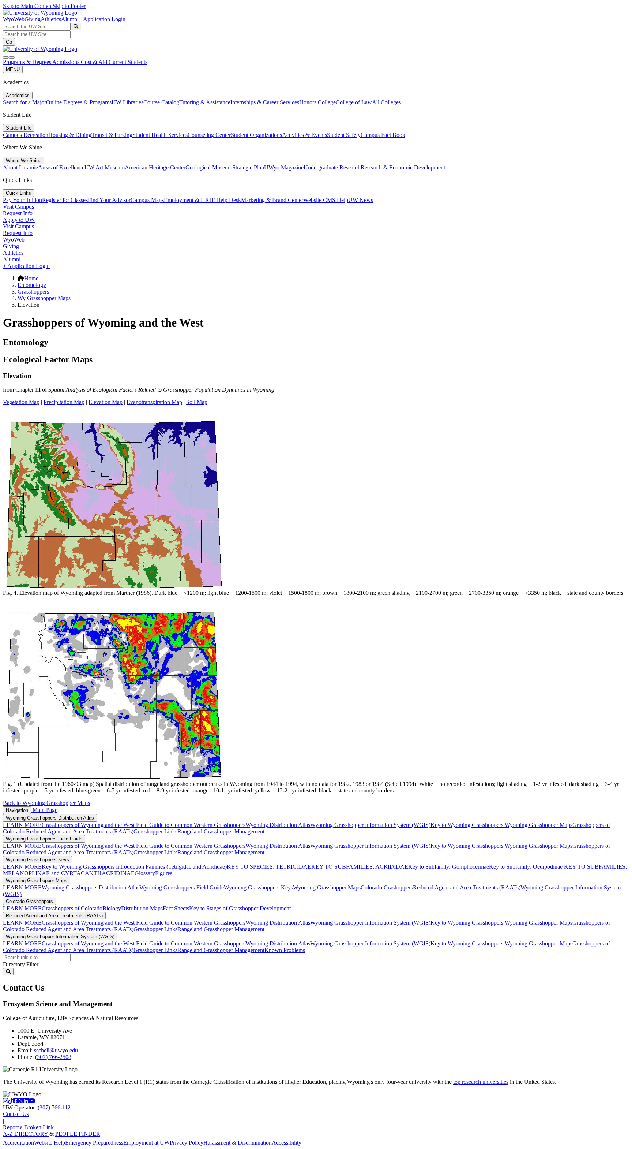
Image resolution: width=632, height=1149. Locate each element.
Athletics (51, 19)
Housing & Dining (69, 135)
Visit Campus (18, 207)
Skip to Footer (69, 6)
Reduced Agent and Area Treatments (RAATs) (79, 831)
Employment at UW (146, 1142)
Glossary (145, 873)
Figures (163, 873)
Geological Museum (208, 167)
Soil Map (196, 402)
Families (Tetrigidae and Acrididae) (185, 866)
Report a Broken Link (28, 1127)
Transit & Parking (111, 135)
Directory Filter (20, 964)
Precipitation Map (64, 402)
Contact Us (16, 1114)
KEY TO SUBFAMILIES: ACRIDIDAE (359, 866)
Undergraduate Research (332, 167)
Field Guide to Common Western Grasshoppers (190, 825)
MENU (13, 69)
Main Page (44, 810)
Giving (33, 19)
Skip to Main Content (28, 6)
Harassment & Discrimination (237, 1142)
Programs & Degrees (27, 62)
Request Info (18, 213)
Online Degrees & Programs (79, 102)
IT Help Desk (225, 200)
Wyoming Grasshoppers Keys (37, 859)
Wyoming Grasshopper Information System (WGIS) (370, 825)
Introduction (130, 866)
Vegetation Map (21, 402)
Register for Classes (65, 200)
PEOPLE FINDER (77, 1134)
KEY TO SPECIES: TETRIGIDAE (269, 866)
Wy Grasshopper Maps (44, 298)
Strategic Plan (248, 167)
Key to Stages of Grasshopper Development (240, 908)
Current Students (128, 62)
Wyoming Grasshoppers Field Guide (44, 839)
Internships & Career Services (264, 102)
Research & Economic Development (403, 167)
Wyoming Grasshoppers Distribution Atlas (50, 818)
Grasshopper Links (155, 831)
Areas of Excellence (61, 167)
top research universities (480, 1082)
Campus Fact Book (383, 135)
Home (31, 278)
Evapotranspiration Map (154, 402)
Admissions (66, 62)
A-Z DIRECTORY (26, 1134)
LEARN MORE (22, 825)
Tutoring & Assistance (204, 102)
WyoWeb (14, 19)
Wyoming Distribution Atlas (277, 825)
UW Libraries (127, 102)
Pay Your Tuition (22, 200)
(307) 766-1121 (56, 1107)
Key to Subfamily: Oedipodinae (526, 866)
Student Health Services (160, 135)
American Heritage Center (155, 167)
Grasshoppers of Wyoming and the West (89, 825)
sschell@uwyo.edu (56, 1050)
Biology (111, 908)
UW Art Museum (104, 167)
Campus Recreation (25, 135)
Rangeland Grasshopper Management (220, 831)
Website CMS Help (325, 200)
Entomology (32, 285)
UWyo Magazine (284, 167)
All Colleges (386, 102)
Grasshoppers (33, 291)
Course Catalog (161, 102)
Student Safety (344, 135)
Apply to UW (19, 220)
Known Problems (284, 950)
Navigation (17, 810)
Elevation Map (106, 402)
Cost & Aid (95, 62)
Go (9, 42)
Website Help (49, 1142)
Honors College (317, 102)
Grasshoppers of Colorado (72, 908)
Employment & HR (186, 200)
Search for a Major (24, 102)
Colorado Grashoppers (387, 887)
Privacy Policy (186, 1142)
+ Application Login (102, 19)
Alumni (70, 19)
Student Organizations (256, 135)
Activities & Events (304, 135)
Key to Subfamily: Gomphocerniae (448, 866)
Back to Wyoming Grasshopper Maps (46, 803)
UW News (360, 200)
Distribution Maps (142, 908)
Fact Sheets (176, 908)
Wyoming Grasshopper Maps (538, 825)
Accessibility (286, 1142)
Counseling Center (209, 135)
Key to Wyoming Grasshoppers (467, 825)
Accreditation (18, 1142)
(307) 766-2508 (53, 1057)
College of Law (354, 102)
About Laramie (20, 167)
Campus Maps (147, 200)
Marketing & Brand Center (272, 200)
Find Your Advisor (109, 200)
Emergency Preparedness (94, 1142)
